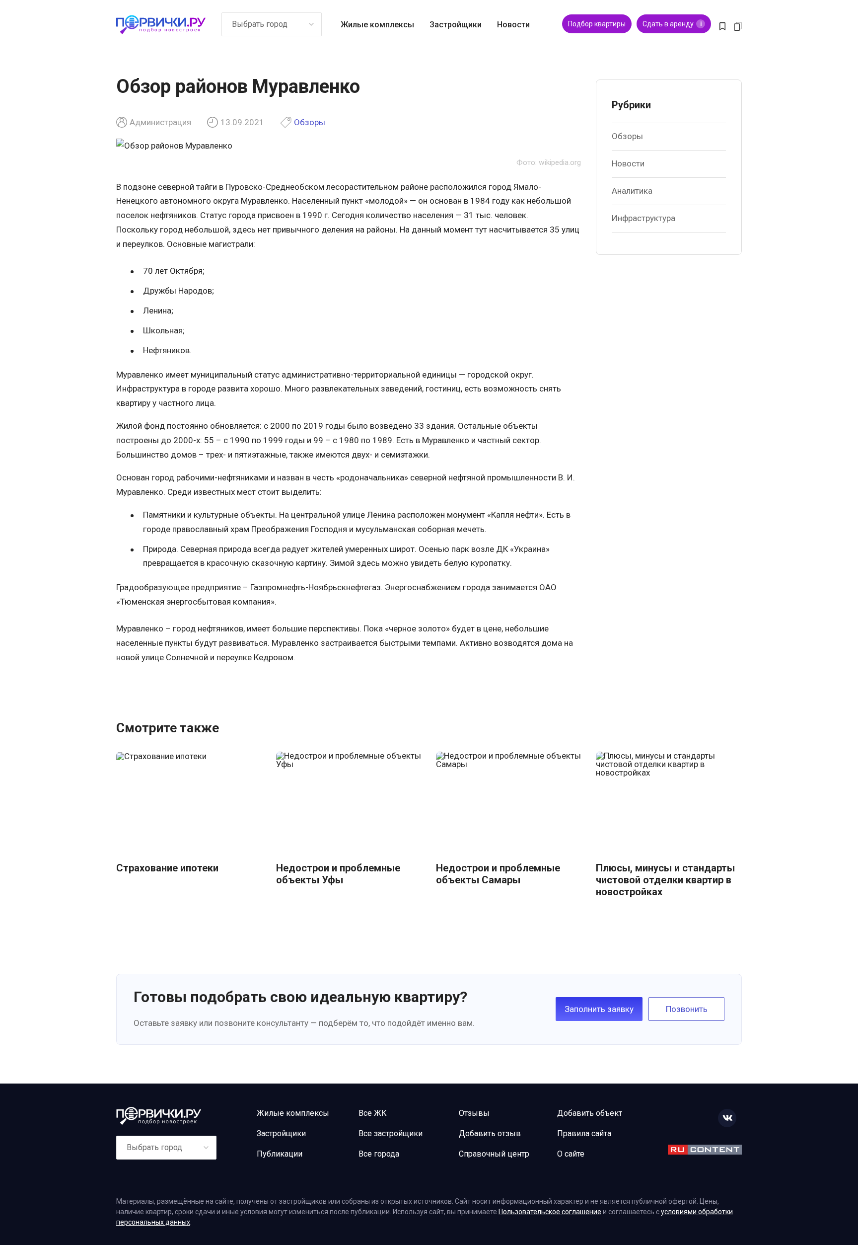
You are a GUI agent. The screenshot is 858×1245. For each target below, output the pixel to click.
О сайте (570, 1154)
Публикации (279, 1154)
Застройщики (455, 24)
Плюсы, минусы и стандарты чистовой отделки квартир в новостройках (665, 880)
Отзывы (474, 1113)
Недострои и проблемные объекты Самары (498, 874)
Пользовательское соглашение (550, 1212)
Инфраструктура (643, 218)
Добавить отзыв (490, 1133)
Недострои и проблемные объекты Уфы (338, 874)
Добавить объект (589, 1113)
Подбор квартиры (597, 24)
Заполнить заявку (599, 1009)
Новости (513, 24)
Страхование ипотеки (167, 868)
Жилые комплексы (377, 24)
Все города (378, 1154)
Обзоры (309, 122)
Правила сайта (584, 1133)
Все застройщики (390, 1133)
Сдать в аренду (672, 24)
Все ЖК (372, 1113)
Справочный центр (494, 1154)
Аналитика (632, 191)
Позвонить (687, 1009)
